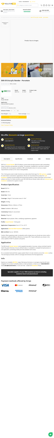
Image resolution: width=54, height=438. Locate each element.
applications (6, 17)
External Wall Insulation (15, 228)
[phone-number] (41, 5)
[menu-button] (52, 5)
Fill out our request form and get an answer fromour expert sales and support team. (40, 148)
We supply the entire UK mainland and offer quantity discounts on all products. (14, 147)
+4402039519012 (38, 141)
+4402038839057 (8, 141)
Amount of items (5, 110)
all (1, 17)
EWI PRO (15, 262)
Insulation (35, 265)
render (46, 253)
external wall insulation (24, 17)
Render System (13, 246)
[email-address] (44, 5)
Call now (33, 1)
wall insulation (13, 17)
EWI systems (42, 174)
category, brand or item (25, 5)
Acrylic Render (10, 164)
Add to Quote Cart (14, 117)
